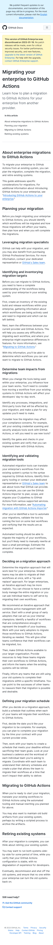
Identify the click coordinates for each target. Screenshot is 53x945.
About (41, 933)
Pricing (40, 930)
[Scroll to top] (46, 938)
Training (27, 933)
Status (10, 930)
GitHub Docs (15, 27)
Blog (34, 933)
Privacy (34, 928)
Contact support (13, 907)
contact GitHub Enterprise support (21, 61)
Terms (25, 928)
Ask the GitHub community (18, 903)
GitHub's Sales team (33, 262)
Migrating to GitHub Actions (19, 346)
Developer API (15, 933)
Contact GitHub (28, 930)
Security (42, 928)
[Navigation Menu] (47, 27)
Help (17, 930)
